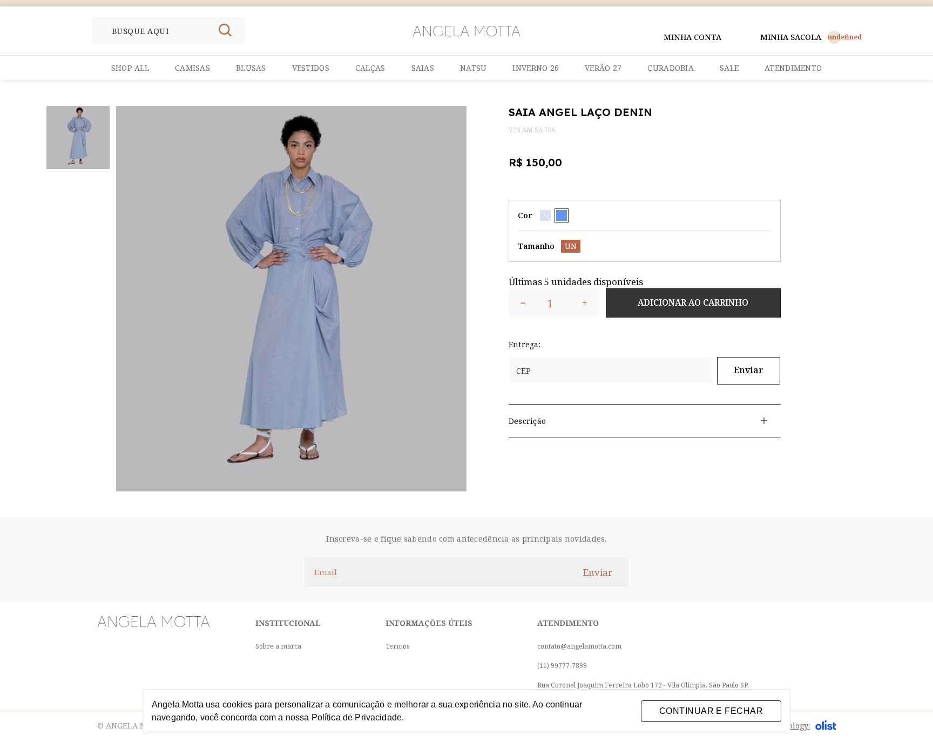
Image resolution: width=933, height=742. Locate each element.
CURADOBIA (670, 68)
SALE (729, 68)
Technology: (787, 725)
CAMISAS (192, 68)
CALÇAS (370, 68)
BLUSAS (251, 68)
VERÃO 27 (603, 68)
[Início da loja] (466, 31)
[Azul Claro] (545, 215)
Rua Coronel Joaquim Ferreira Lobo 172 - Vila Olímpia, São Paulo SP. (643, 685)
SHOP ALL (130, 68)
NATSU (473, 68)
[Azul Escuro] (561, 215)
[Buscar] (225, 30)
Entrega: (524, 344)
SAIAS (422, 68)
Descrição (527, 421)
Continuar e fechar (711, 711)
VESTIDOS (310, 68)
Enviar (748, 370)
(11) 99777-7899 (562, 665)
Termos (398, 646)
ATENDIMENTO (793, 68)
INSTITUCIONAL (288, 623)
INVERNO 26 (535, 68)
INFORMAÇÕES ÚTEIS (429, 623)
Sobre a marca (278, 646)
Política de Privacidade (357, 717)
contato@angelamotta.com (579, 646)
